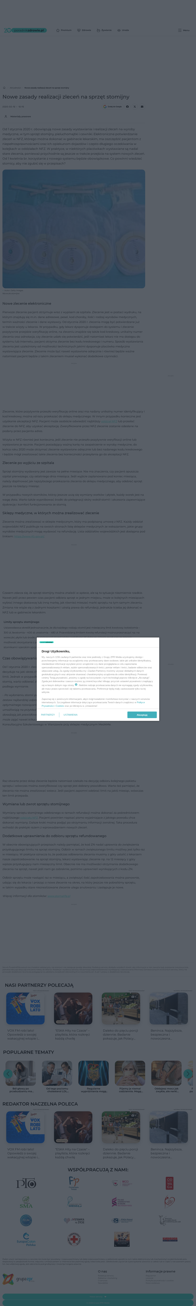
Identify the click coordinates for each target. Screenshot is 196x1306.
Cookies (60, 705)
